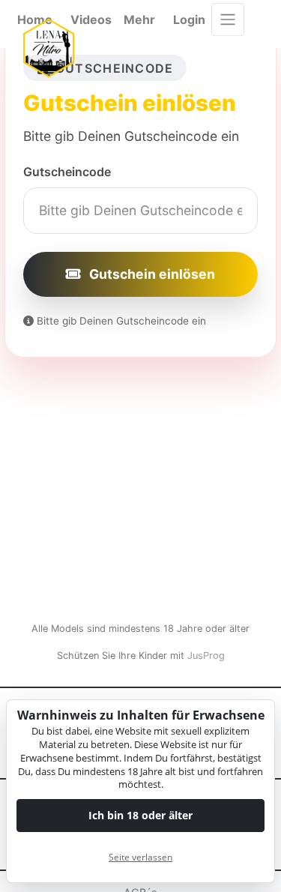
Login (189, 19)
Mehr (139, 19)
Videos (91, 19)
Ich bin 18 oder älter (140, 815)
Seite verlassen (140, 857)
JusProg (206, 655)
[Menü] (227, 19)
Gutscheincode (67, 171)
